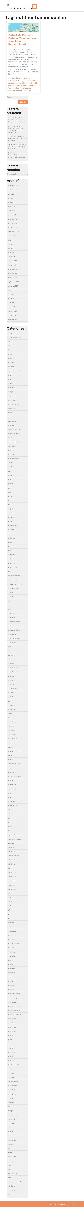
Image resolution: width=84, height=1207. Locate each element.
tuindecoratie (12, 973)
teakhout (11, 922)
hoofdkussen (12, 538)
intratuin (10, 592)
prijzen (10, 818)
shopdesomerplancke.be (22, 8)
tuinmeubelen (12, 1002)
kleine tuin (11, 655)
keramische (11, 617)
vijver (9, 1106)
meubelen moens (13, 751)
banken (10, 383)
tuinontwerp (12, 1027)
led (9, 701)
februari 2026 (12, 211)
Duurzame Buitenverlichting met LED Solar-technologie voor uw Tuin (17, 147)
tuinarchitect (12, 956)
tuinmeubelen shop (14, 1010)
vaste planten (12, 1085)
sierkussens (12, 881)
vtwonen (11, 1136)
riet (9, 822)
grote (9, 504)
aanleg (10, 354)
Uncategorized (13, 1081)
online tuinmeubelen (14, 776)
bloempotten (12, 425)
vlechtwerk (11, 1119)
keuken (10, 626)
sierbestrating (12, 872)
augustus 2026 (13, 185)
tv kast (10, 1069)
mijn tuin (10, 755)
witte (9, 1177)
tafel (9, 910)
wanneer (11, 1144)
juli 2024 (10, 290)
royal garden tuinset (14, 839)
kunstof (10, 680)
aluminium (11, 362)
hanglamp (11, 509)
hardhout (11, 517)
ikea (9, 571)
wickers (10, 1161)
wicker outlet (12, 1157)
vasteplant (11, 1090)
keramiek (11, 613)
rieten (10, 826)
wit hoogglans (12, 1173)
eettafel (10, 463)
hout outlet (11, 555)
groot (9, 500)
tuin (9, 935)
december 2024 (13, 269)
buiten (10, 438)
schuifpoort (11, 864)
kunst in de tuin (13, 667)
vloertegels (11, 1123)
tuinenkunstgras (13, 977)
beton (10, 412)
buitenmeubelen (13, 442)
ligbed (10, 713)
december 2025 (13, 219)
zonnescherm (12, 1190)
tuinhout (10, 981)
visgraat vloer (12, 1115)
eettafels (11, 467)
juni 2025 (11, 244)
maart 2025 (12, 257)
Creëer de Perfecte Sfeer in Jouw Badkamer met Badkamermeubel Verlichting (17, 120)
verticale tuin (12, 1094)
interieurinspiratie (13, 588)
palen (9, 793)
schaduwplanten (13, 856)
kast (9, 605)
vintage (10, 1111)
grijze (9, 492)
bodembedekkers (14, 429)
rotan (9, 830)
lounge (10, 718)
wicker (10, 1152)
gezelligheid (32, 83)
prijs (9, 814)
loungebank (12, 722)
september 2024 (13, 282)
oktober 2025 (12, 227)
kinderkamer (12, 634)
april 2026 (11, 202)
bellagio (10, 392)
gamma (10, 484)
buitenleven (32, 81)
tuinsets (10, 1044)
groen (10, 496)
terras (10, 927)
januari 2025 (12, 265)
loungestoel (11, 734)
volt (9, 1127)
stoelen (10, 902)
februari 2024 (12, 311)
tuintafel (10, 1056)
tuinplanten (11, 1035)
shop (9, 868)
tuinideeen (11, 985)
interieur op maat (13, 580)
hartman (10, 521)
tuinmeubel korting (14, 994)
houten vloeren (13, 567)
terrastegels (12, 931)
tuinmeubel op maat (14, 998)
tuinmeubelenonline (14, 1014)
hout (9, 550)
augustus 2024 (13, 286)
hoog (9, 546)
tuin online (11, 948)
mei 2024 (11, 298)
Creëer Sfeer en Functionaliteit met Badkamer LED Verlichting (16, 155)
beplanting (11, 400)
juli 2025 (10, 240)
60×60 (10, 346)
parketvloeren (12, 805)
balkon (10, 375)
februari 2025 (12, 261)
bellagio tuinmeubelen (15, 396)
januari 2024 (12, 315)
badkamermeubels (14, 371)
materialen (12, 85)
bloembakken (12, 421)
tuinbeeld (11, 964)
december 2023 (13, 319)
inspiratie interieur (14, 575)
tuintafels (11, 1060)
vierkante (11, 1102)
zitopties (27, 90)
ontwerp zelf (12, 784)
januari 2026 (12, 215)
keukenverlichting (14, 630)
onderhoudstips (23, 85)
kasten (10, 609)
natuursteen (12, 772)
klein (9, 647)
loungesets (11, 730)
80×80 (10, 350)
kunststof (11, 684)
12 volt (10, 333)
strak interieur (12, 906)
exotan (10, 479)
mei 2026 (11, 198)
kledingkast (12, 642)
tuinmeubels (12, 1019)
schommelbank (13, 860)
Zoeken (9, 97)
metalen (10, 747)
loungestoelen (12, 739)
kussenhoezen (12, 688)
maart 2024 (12, 307)
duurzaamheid (21, 83)
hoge (9, 534)
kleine (10, 651)
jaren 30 (10, 596)
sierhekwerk (12, 876)
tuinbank (11, 960)
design (10, 450)
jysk (9, 601)
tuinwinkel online (13, 1065)
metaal (10, 743)
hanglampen (12, 513)
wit (9, 1169)
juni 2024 (11, 294)
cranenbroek (12, 446)
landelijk (10, 697)
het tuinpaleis (12, 525)
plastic (10, 810)
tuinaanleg (11, 952)
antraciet (11, 366)
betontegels (12, 417)
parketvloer (11, 801)
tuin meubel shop (13, 943)
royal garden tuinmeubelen (17, 835)
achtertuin (11, 358)
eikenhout (11, 475)
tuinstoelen (12, 81)
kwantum (11, 693)
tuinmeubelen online (14, 1006)
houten (10, 559)
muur (9, 768)
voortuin (10, 1131)
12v (9, 341)
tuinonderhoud (13, 1023)
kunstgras (11, 676)
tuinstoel (27, 78)
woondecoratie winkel (15, 1182)
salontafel (11, 847)
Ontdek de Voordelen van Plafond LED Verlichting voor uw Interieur (17, 138)
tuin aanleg (11, 939)
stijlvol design (25, 88)
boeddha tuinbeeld (14, 433)
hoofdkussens (12, 542)
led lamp (11, 705)
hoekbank (11, 529)
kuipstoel (11, 663)
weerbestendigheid (15, 90)
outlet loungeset (13, 789)
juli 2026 (10, 190)
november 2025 (13, 223)
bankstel (11, 387)
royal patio (11, 843)
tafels (9, 914)
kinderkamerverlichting (15, 638)
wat (9, 1148)
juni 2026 (11, 194)
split (9, 893)
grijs (9, 488)
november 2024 (13, 273)
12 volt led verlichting (15, 337)
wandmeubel (12, 1140)
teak (9, 918)
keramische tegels (14, 621)
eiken (9, 471)
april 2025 (11, 252)
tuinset (20, 78)
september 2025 (13, 231)
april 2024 (11, 303)
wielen (10, 1165)
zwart (10, 1194)
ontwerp (10, 780)
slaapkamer (12, 889)
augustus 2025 (13, 236)
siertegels (11, 885)
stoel (9, 897)
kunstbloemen (12, 672)
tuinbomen (11, 968)
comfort (11, 83)
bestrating (11, 408)
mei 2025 (11, 248)
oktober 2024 (12, 277)
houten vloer (12, 563)
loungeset (11, 726)
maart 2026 (12, 206)
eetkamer (11, 454)
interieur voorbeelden (15, 584)
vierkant (10, 1098)
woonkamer (12, 1186)
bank (9, 379)
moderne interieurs (14, 764)
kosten (10, 659)
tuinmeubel (11, 989)
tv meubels (11, 1077)
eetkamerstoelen (13, 458)
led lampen (11, 709)
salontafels (11, 851)
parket (10, 797)
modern (10, 759)
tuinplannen (12, 1031)
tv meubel (11, 1073)
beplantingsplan (13, 404)
